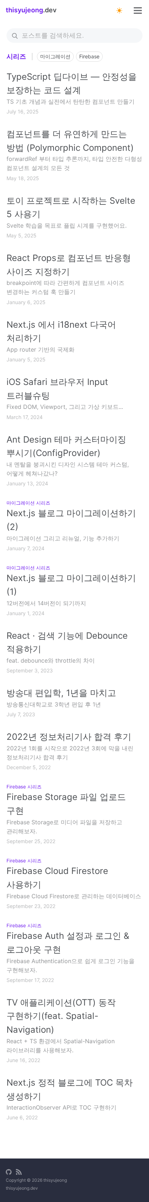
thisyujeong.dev (22, 1188)
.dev (31, 10)
